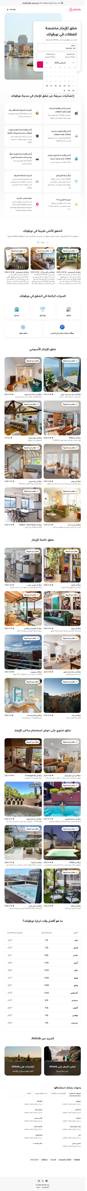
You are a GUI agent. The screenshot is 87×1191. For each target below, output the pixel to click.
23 (69, 86)
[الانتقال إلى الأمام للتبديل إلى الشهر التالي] (47, 62)
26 (56, 86)
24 (64, 86)
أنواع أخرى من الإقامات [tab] (58, 1093)
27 (51, 86)
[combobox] (57, 48)
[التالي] (38, 242)
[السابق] (47, 242)
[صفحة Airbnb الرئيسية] (75, 9)
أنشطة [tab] (29, 1093)
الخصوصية (45, 1187)
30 (69, 91)
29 (73, 91)
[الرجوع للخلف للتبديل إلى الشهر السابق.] (73, 62)
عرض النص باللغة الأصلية (31, 3)
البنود (38, 1187)
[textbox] (67, 57)
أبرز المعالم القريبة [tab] (41, 1093)
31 (64, 91)
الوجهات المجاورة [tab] (75, 1093)
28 (47, 86)
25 (60, 86)
